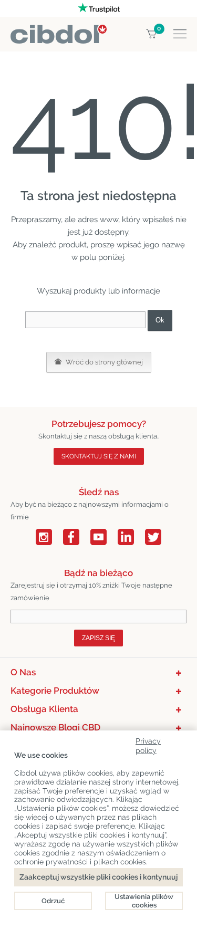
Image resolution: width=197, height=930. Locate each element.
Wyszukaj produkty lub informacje (98, 291)
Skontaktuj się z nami (98, 456)
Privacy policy (148, 744)
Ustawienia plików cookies (144, 901)
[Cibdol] (59, 31)
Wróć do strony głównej (103, 362)
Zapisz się (98, 638)
